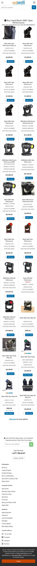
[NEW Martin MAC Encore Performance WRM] (9, 149)
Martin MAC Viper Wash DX (27, 318)
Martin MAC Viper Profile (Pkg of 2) (9, 357)
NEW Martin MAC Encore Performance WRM (9, 161)
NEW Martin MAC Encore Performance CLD (28, 122)
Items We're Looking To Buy (10, 478)
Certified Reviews (7, 473)
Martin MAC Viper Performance (28, 44)
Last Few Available (7, 518)
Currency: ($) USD (18, 458)
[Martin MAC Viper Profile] (28, 344)
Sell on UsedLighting (7, 476)
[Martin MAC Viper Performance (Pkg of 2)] (9, 32)
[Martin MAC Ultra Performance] (9, 188)
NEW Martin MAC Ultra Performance (27, 161)
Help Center (5, 488)
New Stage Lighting (7, 526)
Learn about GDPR (16, 555)
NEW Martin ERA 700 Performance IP (9, 318)
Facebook (7, 537)
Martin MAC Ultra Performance (9, 200)
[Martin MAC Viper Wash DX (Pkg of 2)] (28, 384)
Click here (12, 419)
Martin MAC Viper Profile (28, 357)
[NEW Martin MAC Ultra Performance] (28, 149)
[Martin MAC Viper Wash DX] (28, 306)
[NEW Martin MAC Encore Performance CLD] (28, 110)
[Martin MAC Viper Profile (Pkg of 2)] (9, 344)
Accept (18, 561)
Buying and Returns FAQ (9, 502)
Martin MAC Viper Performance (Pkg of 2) (9, 44)
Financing (4, 500)
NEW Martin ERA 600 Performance (9, 279)
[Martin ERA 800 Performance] (28, 267)
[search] (34, 7)
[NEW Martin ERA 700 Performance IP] (9, 306)
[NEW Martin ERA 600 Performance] (9, 267)
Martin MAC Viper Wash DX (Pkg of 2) (27, 396)
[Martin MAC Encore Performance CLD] (28, 188)
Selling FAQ (5, 505)
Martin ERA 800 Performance (27, 279)
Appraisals (5, 497)
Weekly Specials (6, 512)
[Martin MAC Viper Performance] (28, 32)
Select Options (28, 375)
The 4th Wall (7, 534)
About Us (4, 467)
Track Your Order (7, 494)
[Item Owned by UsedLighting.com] (27, 353)
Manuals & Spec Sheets (8, 491)
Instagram (7, 540)
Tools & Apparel (6, 523)
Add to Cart (11, 61)
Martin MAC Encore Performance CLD (27, 200)
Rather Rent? (5, 481)
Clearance (5, 515)
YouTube (6, 544)
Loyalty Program (6, 470)
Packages (4, 521)
